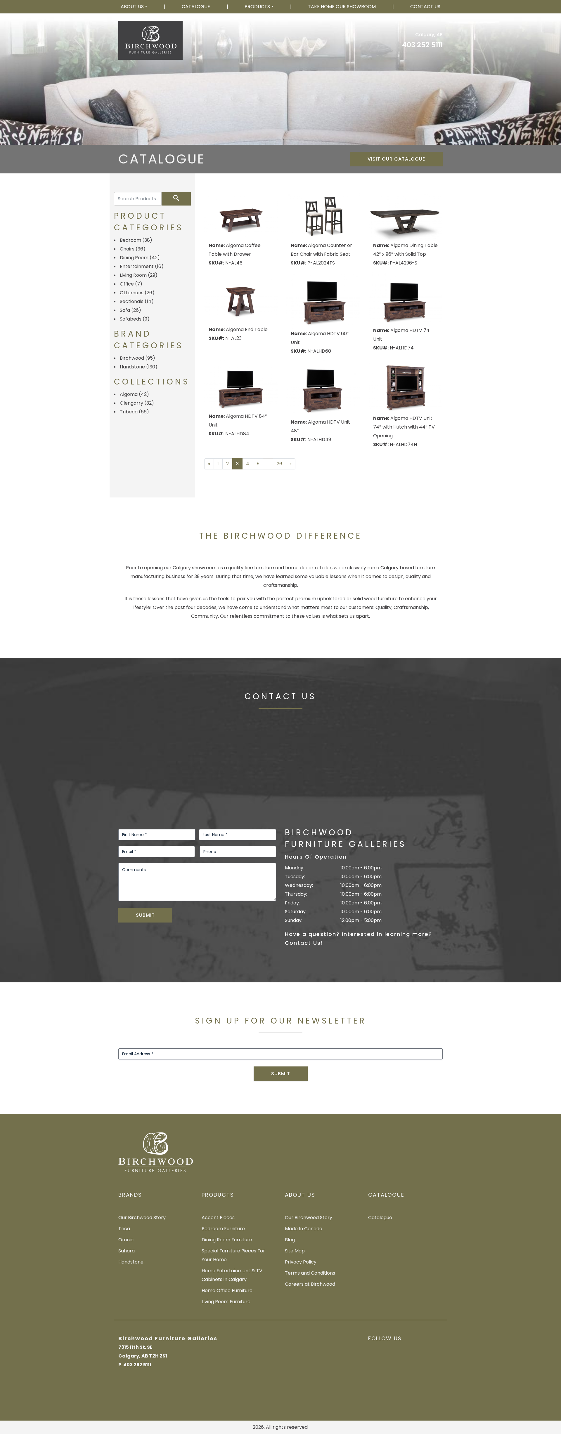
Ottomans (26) (137, 292)
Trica (124, 1228)
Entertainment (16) (142, 266)
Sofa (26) (130, 310)
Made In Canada (303, 1228)
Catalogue (196, 6)
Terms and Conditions (310, 1273)
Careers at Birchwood (310, 1284)
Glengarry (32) (137, 403)
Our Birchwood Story (142, 1217)
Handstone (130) (138, 366)
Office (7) (131, 284)
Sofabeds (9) (135, 319)
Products (257, 6)
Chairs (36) (133, 249)
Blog (290, 1239)
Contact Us (425, 6)
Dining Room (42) (140, 257)
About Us (132, 6)
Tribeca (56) (134, 411)
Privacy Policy (300, 1262)
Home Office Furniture (227, 1290)
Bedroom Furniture (223, 1228)
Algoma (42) (134, 394)
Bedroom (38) (136, 240)
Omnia (126, 1239)
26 (279, 463)
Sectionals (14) (137, 301)
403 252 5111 (422, 45)
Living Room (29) (138, 275)
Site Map (295, 1250)
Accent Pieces (218, 1217)
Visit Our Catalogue (396, 159)
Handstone (130, 1262)
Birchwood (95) (137, 358)
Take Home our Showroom (342, 6)
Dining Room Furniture (227, 1239)
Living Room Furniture (226, 1301)
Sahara (126, 1250)
